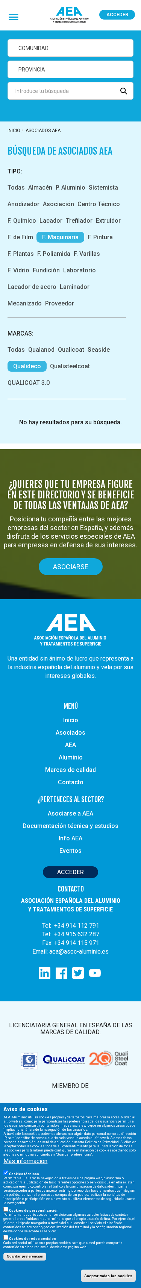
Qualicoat (71, 349)
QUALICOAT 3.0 (29, 382)
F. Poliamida (53, 253)
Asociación (58, 204)
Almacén (40, 187)
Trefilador (79, 220)
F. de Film (20, 237)
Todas (16, 187)
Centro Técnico (98, 204)
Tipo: (15, 171)
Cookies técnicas (24, 1174)
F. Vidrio (18, 270)
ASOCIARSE (70, 567)
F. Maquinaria (60, 237)
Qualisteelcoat (70, 366)
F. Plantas (21, 253)
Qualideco (27, 366)
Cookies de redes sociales (32, 1239)
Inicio (14, 130)
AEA (70, 745)
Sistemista (103, 187)
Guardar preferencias (25, 1256)
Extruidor (108, 220)
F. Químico (22, 220)
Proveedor (59, 303)
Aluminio (71, 757)
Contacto (70, 782)
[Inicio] (69, 15)
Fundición (46, 270)
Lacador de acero (32, 286)
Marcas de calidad (70, 769)
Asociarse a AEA (70, 813)
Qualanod (41, 349)
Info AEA (70, 838)
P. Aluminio (70, 187)
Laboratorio (79, 270)
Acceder (117, 14)
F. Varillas (87, 253)
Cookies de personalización (34, 1210)
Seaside (99, 349)
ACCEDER (70, 872)
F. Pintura (100, 237)
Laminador (74, 286)
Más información (25, 1161)
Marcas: (20, 333)
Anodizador (23, 204)
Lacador (50, 220)
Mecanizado (25, 303)
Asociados (70, 732)
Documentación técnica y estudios (70, 825)
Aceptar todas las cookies (108, 1276)
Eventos (70, 850)
